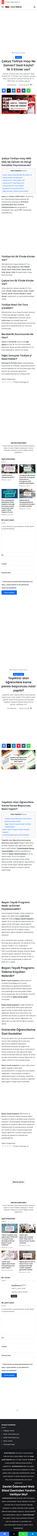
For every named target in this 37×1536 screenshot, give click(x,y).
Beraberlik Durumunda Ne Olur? (13, 188)
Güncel (23, 53)
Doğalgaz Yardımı (8, 1430)
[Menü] (3, 7)
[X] (9, 90)
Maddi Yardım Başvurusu (11, 1437)
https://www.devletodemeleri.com (16, 1479)
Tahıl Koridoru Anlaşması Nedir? (8, 476)
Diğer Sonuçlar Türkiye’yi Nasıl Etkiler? (15, 191)
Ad (2, 555)
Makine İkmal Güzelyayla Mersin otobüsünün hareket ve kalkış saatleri (27, 503)
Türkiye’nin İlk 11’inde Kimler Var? (14, 180)
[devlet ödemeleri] (13, 7)
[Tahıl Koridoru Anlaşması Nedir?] (10, 468)
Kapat (24, 170)
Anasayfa (16, 53)
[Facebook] (4, 90)
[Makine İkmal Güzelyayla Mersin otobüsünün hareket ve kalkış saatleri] (27, 493)
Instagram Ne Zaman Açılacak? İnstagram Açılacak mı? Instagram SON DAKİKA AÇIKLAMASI (27, 479)
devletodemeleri (11, 85)
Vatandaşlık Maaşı (9, 1444)
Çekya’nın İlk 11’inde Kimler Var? (13, 183)
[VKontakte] (23, 90)
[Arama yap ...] (34, 7)
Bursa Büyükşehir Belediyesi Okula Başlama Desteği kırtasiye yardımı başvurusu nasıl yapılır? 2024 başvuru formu (8, 506)
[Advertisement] (18, 30)
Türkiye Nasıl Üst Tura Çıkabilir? (13, 186)
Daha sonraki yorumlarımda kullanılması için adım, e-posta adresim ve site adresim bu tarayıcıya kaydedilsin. (17, 585)
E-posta (4, 564)
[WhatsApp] (28, 90)
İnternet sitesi (6, 572)
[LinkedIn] (14, 90)
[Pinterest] (19, 90)
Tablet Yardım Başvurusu (11, 1434)
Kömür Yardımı (7, 1441)
